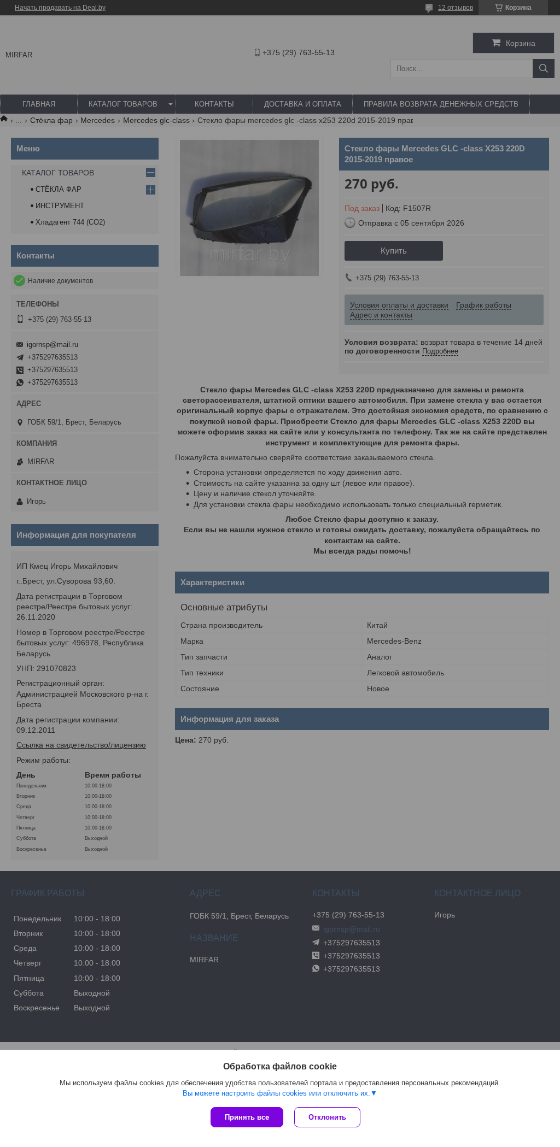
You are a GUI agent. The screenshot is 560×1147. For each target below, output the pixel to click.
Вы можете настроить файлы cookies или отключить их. (276, 1093)
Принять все (247, 1117)
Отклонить (327, 1117)
